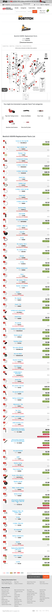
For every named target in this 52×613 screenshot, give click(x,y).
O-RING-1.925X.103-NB (22, 189)
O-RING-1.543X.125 (22, 165)
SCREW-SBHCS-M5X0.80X (18, 372)
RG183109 (23, 173)
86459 (19, 519)
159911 (19, 424)
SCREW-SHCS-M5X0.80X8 (18, 310)
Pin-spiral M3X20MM (22, 219)
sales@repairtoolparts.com (16, 4)
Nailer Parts (12, 46)
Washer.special (18, 335)
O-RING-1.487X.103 (22, 226)
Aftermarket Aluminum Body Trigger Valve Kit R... (17, 501)
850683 (23, 203)
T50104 (19, 483)
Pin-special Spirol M (18, 392)
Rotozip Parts (5, 602)
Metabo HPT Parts (31, 594)
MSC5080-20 (23, 142)
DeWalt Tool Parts (5, 593)
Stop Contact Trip (18, 469)
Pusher (18, 292)
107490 (23, 215)
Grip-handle (22, 213)
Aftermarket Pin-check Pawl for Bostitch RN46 (18, 429)
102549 (19, 393)
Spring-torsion (18, 493)
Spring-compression (22, 268)
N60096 (19, 495)
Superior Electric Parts (6, 604)
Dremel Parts (17, 594)
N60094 (19, 489)
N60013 (19, 412)
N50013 (23, 149)
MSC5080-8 (19, 312)
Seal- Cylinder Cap (22, 147)
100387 (19, 537)
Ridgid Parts (42, 599)
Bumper (22, 256)
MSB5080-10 (19, 375)
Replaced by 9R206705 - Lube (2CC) (18, 548)
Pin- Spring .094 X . (22, 249)
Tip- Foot (18, 410)
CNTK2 (19, 387)
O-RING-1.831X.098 (22, 171)
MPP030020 (23, 221)
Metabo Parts (5, 599)
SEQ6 (19, 531)
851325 (19, 563)
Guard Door (18, 316)
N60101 (19, 324)
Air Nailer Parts (18, 46)
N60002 (19, 367)
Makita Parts (42, 596)
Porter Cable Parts (6, 601)
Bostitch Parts (5, 46)
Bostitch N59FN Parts (27, 46)
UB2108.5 (23, 251)
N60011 (19, 406)
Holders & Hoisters (18, 583)
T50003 (23, 179)
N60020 (19, 381)
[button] (3, 118)
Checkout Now (42, 12)
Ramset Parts (30, 598)
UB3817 (23, 281)
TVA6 (19, 514)
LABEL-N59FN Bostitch (17, 416)
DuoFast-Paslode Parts (7, 582)
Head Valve (22, 177)
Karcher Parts (30, 596)
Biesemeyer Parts (5, 590)
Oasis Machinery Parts (44, 598)
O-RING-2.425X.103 (22, 201)
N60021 (19, 306)
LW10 (23, 287)
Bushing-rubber (18, 341)
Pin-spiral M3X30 (18, 450)
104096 (23, 276)
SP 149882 (19, 431)
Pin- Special (18, 298)
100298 (19, 452)
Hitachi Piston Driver (31, 582)
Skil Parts (42, 601)
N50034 (23, 197)
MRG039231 (23, 166)
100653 (19, 551)
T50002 (23, 155)
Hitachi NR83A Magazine (7, 583)
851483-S (23, 263)
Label (17, 457)
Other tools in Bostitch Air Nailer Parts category (26, 48)
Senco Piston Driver (44, 583)
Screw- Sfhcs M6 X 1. (18, 475)
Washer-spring (18, 463)
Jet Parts (16, 598)
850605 (23, 191)
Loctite (18, 561)
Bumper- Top (22, 153)
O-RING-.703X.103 (18, 523)
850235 (23, 227)
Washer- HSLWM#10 (22, 285)
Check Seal (22, 195)
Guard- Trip (18, 304)
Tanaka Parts (30, 602)
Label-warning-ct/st (17, 422)
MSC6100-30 (19, 330)
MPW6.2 (19, 337)
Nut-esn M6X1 (18, 353)
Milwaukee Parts (30, 583)
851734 (19, 464)
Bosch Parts (29, 590)
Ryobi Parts (16, 602)
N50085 (23, 257)
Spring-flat (18, 379)
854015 (23, 160)
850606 (23, 239)
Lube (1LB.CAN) (18, 555)
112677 (19, 458)
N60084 (19, 471)
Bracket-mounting (18, 360)
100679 (19, 557)
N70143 (19, 343)
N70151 (23, 185)
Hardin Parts (17, 596)
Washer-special (18, 481)
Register (47, 4)
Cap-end (22, 232)
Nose (22, 274)
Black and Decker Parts (19, 590)
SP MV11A (19, 504)
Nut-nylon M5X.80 (18, 347)
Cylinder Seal (22, 183)
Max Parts (16, 582)
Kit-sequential (18, 529)
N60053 (19, 318)
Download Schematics (27, 42)
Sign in (42, 4)
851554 (19, 525)
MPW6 (19, 543)
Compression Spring (22, 159)
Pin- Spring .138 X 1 (22, 280)
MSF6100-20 (19, 477)
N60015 (19, 293)
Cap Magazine (18, 366)
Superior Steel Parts (31, 601)
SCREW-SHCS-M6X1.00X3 (18, 329)
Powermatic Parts (18, 601)
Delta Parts (42, 591)
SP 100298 (19, 442)
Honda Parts (42, 594)
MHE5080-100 (19, 349)
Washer (18, 542)
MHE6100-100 (19, 355)
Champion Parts (5, 591)
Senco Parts (29, 599)
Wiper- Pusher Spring (18, 487)
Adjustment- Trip (18, 404)
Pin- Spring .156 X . (22, 244)
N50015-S (23, 209)
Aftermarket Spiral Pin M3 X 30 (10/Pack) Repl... (18, 440)
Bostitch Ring (22, 207)
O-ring (22, 237)
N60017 (19, 300)
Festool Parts (4, 594)
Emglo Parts (42, 593)
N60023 (19, 361)
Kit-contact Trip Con (18, 385)
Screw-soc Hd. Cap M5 (22, 141)
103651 (23, 233)
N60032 (23, 269)
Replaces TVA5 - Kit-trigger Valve (18, 511)
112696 (19, 418)
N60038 (19, 399)
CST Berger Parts (30, 591)
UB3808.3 (23, 245)
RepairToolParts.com (7, 611)
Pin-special (18, 322)
